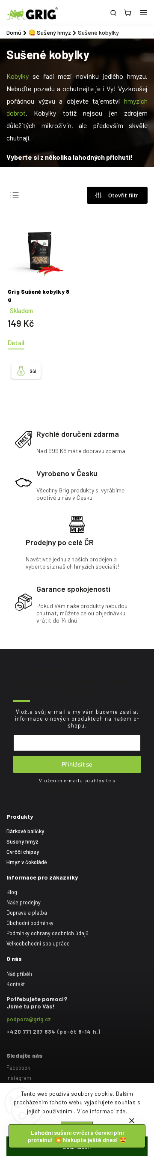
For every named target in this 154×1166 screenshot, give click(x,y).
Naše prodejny (23, 902)
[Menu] (143, 12)
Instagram (18, 1077)
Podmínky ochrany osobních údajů (47, 933)
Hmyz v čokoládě (26, 862)
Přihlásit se (77, 764)
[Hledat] (113, 12)
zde (121, 1111)
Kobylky (17, 76)
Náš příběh (19, 973)
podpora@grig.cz (28, 1019)
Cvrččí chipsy (22, 851)
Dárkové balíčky (25, 831)
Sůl (33, 371)
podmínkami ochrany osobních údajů (77, 786)
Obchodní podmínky (29, 922)
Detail (16, 342)
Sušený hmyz (22, 841)
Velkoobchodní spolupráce (38, 943)
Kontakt (15, 984)
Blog (11, 892)
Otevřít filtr (123, 195)
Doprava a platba (26, 912)
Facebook (18, 1067)
